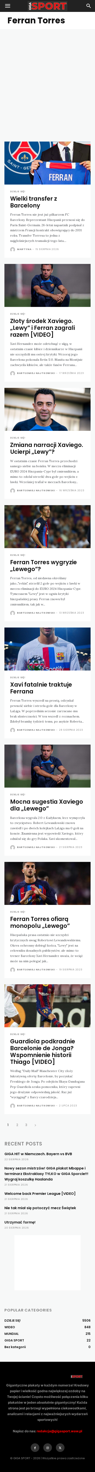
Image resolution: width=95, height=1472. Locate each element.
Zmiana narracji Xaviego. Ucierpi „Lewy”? (46, 448)
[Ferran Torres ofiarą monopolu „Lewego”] (47, 883)
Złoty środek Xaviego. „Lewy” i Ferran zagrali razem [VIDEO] (42, 328)
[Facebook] (35, 1447)
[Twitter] (60, 1447)
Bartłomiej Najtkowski (36, 373)
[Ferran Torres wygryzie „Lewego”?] (47, 526)
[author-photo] (13, 249)
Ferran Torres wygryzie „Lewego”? (43, 565)
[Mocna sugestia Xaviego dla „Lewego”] (47, 766)
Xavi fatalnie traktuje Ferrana (41, 688)
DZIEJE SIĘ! (17, 191)
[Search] (89, 6)
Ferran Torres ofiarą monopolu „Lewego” (40, 922)
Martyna (24, 249)
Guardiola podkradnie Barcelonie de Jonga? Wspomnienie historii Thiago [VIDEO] (42, 1051)
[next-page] (35, 1125)
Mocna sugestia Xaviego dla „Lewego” (46, 805)
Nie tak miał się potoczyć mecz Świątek (40, 1207)
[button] (7, 6)
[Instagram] (47, 1447)
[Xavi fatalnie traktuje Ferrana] (47, 649)
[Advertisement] (47, 78)
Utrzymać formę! (20, 1222)
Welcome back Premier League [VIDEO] (40, 1193)
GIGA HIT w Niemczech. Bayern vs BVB (38, 1153)
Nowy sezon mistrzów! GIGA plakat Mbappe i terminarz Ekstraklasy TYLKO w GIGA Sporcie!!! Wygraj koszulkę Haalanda (46, 1174)
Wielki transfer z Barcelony (33, 202)
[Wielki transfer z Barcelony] (47, 163)
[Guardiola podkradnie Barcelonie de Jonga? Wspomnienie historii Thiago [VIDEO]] (47, 1005)
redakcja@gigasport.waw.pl (59, 1431)
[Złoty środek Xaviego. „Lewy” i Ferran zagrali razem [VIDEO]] (47, 285)
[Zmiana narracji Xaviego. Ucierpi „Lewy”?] (47, 409)
